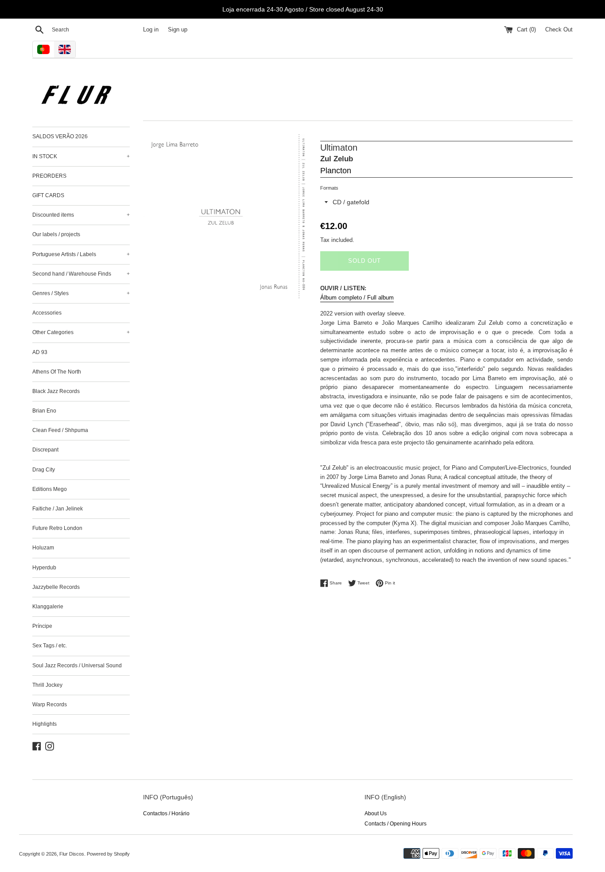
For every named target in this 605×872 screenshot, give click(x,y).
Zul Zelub (336, 159)
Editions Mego (49, 489)
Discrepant (45, 450)
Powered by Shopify (108, 853)
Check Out (559, 30)
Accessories (47, 313)
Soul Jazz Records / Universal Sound (77, 665)
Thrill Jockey (47, 685)
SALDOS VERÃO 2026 (60, 136)
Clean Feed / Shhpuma (60, 430)
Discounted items (81, 215)
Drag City (43, 470)
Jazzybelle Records (56, 587)
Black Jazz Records (56, 391)
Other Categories (81, 332)
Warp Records (49, 704)
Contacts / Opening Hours (396, 824)
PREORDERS (49, 176)
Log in (151, 30)
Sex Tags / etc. (49, 645)
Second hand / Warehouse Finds (81, 274)
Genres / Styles (81, 293)
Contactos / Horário (166, 813)
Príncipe (42, 626)
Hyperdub (44, 567)
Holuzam (43, 548)
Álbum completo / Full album (357, 297)
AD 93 (39, 352)
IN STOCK (81, 156)
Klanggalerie (47, 606)
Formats (329, 188)
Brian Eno (44, 411)
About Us (376, 813)
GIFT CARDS (48, 195)
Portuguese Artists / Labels (81, 254)
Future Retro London (57, 528)
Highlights (44, 724)
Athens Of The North (56, 372)
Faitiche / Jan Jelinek (57, 509)
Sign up (177, 30)
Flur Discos (71, 853)
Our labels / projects (56, 234)
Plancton (335, 170)
